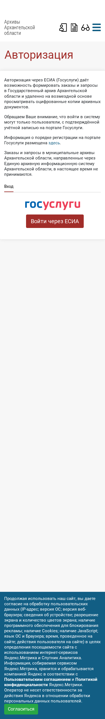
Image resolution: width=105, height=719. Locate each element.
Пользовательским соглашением (37, 679)
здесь (54, 142)
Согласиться (21, 709)
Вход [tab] (8, 186)
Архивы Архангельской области (19, 27)
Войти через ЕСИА (55, 221)
